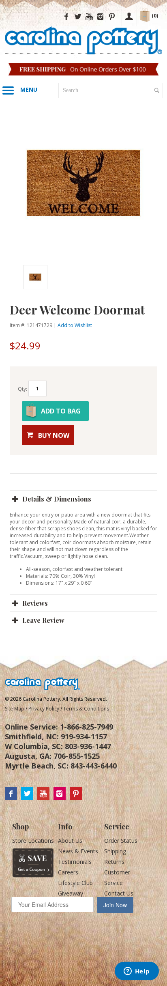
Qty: (22, 388)
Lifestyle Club (75, 883)
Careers (68, 872)
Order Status (120, 840)
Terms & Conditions (86, 708)
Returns (114, 861)
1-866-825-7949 (86, 727)
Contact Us (118, 893)
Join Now (115, 905)
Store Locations (33, 840)
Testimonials (75, 861)
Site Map (14, 708)
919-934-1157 (84, 736)
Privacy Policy (43, 708)
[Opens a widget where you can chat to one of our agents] (136, 972)
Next (134, 277)
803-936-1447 (88, 746)
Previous (18, 277)
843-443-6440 (94, 766)
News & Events (78, 851)
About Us (70, 840)
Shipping (115, 851)
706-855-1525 (77, 756)
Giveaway (70, 893)
